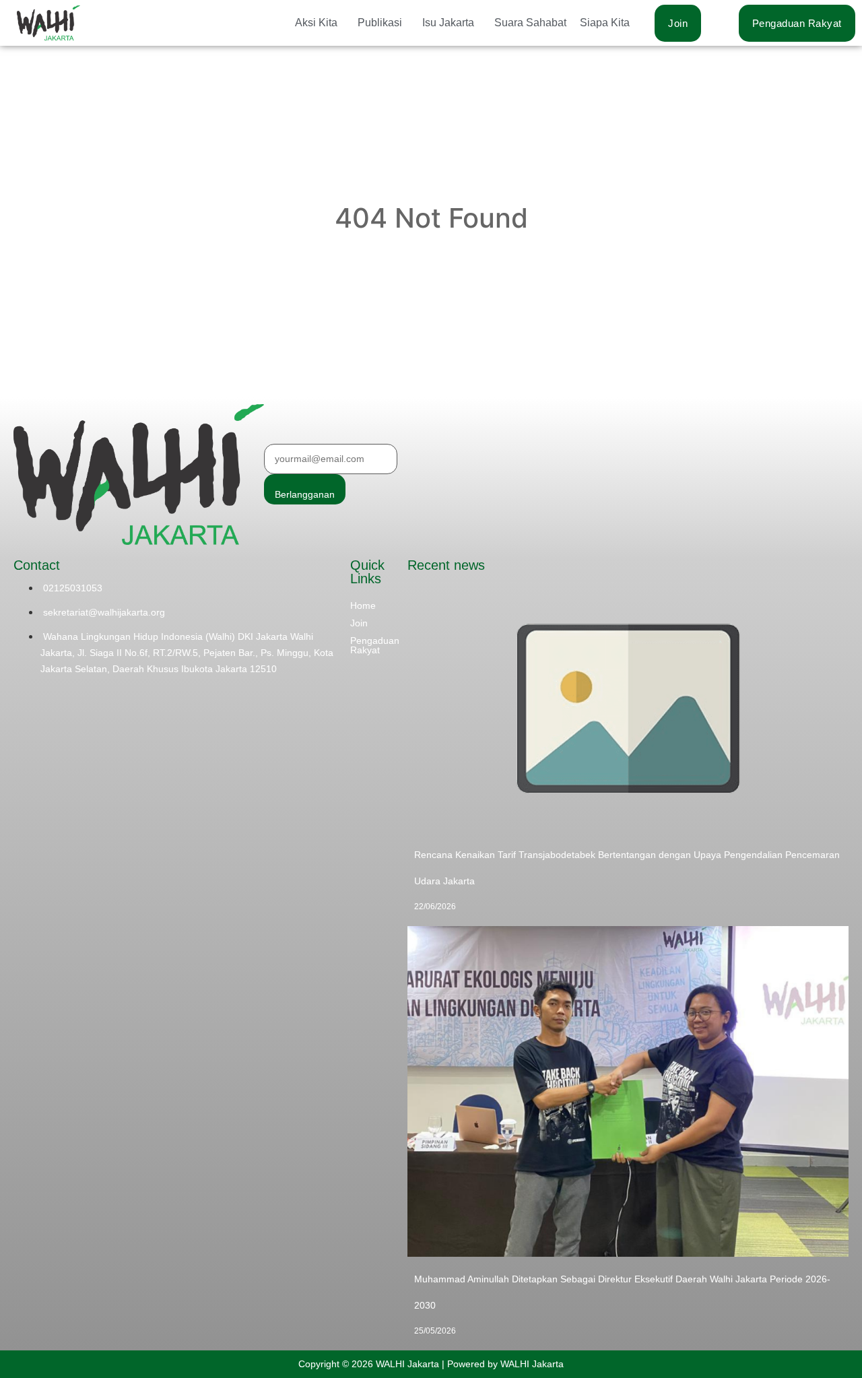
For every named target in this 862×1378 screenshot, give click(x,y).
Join (359, 623)
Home (363, 605)
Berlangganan (305, 494)
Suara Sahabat (530, 22)
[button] (319, 23)
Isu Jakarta (448, 22)
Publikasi (380, 22)
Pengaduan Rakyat (374, 645)
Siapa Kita (605, 22)
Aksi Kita (316, 22)
